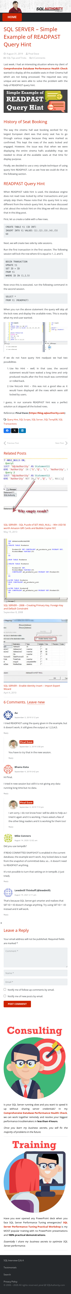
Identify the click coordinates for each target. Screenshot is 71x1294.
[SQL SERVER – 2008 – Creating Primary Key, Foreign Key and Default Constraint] (36, 570)
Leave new (36, 702)
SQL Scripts (25, 419)
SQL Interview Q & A (14, 1260)
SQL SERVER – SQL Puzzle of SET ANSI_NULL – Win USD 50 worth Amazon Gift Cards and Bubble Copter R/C (35, 526)
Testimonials (10, 1267)
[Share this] (7, 430)
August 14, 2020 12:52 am (26, 840)
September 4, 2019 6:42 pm (27, 771)
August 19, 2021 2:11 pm (25, 895)
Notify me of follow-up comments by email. (31, 989)
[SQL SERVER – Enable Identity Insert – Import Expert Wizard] (36, 651)
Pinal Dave (33, 53)
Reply (6, 733)
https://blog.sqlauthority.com (46, 413)
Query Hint (12, 419)
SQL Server (37, 419)
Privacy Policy (10, 1281)
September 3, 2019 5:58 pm (31, 746)
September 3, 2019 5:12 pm (27, 717)
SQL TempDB (51, 419)
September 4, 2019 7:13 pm (31, 807)
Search (7, 1274)
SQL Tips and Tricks (16, 57)
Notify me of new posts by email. (25, 996)
